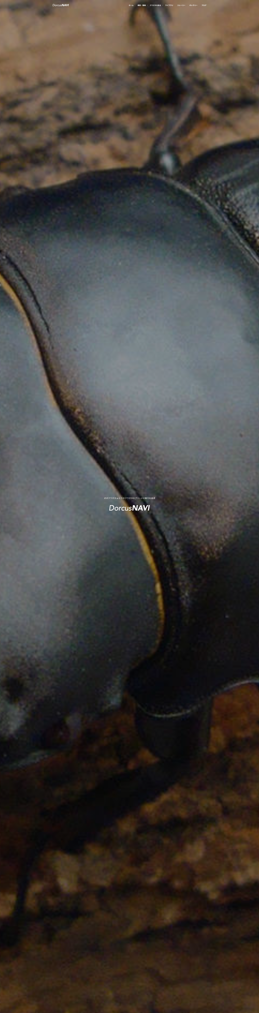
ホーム (131, 5)
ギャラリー (193, 5)
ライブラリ (169, 5)
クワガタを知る (155, 5)
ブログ (204, 5)
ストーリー (181, 5)
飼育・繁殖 (142, 5)
